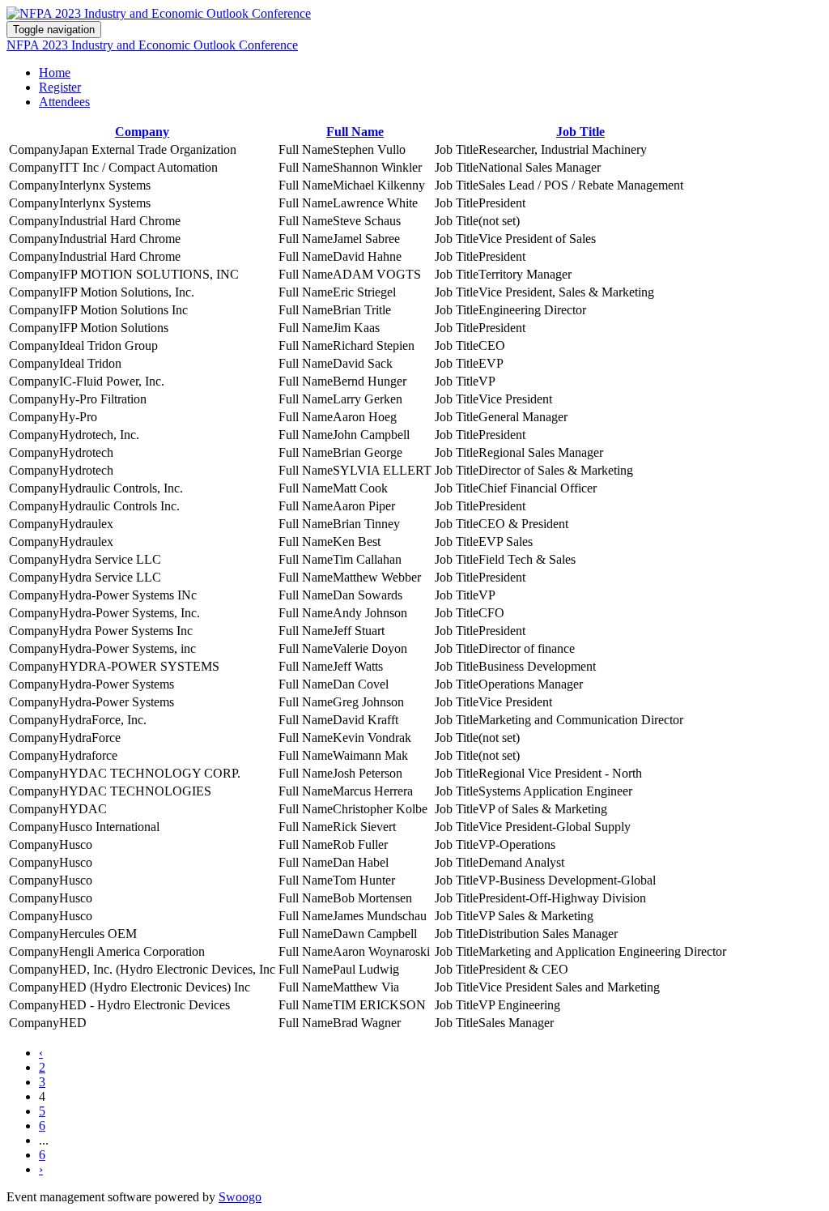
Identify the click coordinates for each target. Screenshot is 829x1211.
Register (60, 87)
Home (54, 72)
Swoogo (240, 1197)
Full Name (355, 132)
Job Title (580, 132)
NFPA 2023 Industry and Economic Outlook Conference (152, 45)
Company (142, 132)
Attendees (64, 102)
